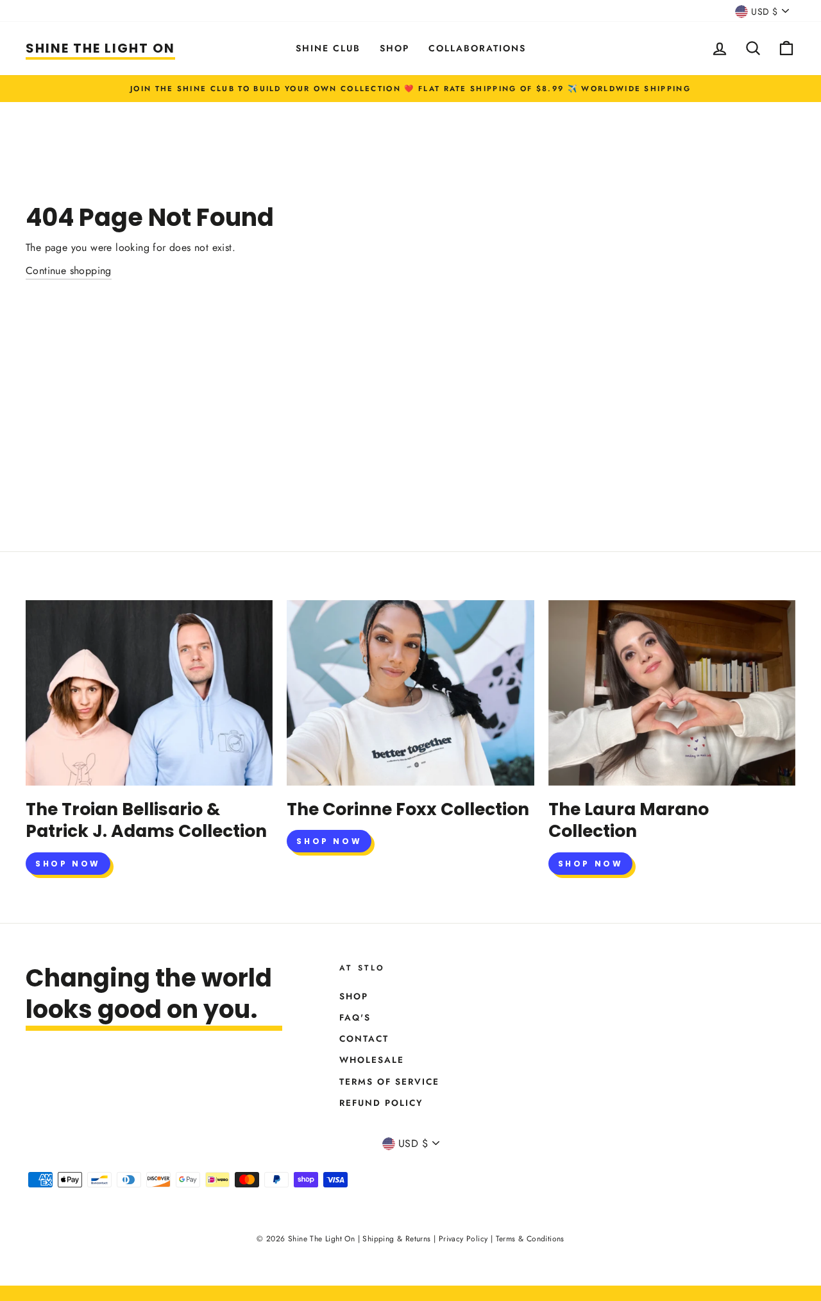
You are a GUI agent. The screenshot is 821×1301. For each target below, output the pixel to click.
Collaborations (477, 48)
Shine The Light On (100, 48)
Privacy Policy (463, 1239)
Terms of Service (389, 1081)
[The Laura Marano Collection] (671, 693)
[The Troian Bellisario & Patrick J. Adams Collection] (149, 693)
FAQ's (355, 1017)
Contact (364, 1038)
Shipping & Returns (396, 1239)
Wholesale (371, 1059)
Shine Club (328, 48)
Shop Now (68, 863)
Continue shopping (69, 270)
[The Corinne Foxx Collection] (410, 693)
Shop (394, 48)
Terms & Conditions (530, 1239)
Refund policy (381, 1102)
